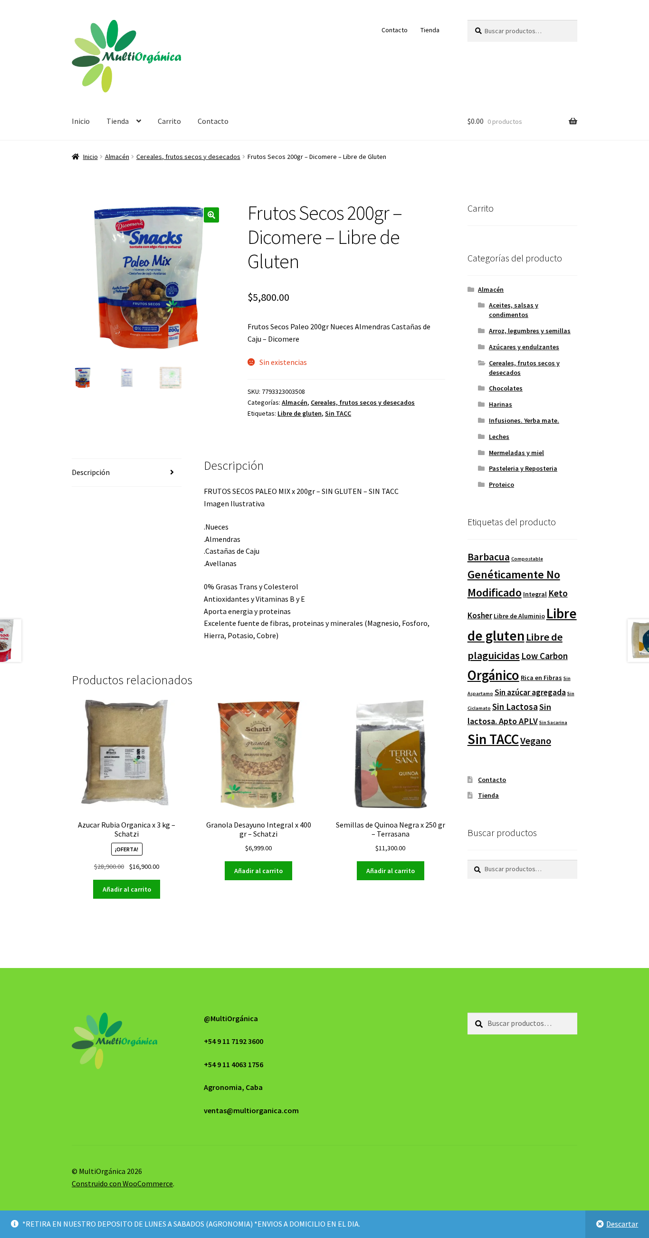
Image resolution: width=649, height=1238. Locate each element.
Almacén (117, 156)
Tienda (429, 30)
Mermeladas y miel (516, 452)
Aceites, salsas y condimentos (513, 310)
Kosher (480, 615)
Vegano (535, 741)
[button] (211, 215)
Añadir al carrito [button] (127, 889)
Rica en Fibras (541, 677)
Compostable (527, 559)
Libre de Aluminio (519, 616)
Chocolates (506, 388)
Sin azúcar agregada (530, 692)
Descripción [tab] (91, 472)
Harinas (500, 404)
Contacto (395, 30)
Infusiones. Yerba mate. (524, 420)
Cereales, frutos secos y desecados (188, 156)
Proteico (501, 484)
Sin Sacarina (553, 722)
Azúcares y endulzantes (524, 347)
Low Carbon (544, 655)
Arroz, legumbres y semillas (530, 330)
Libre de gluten (299, 413)
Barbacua (489, 556)
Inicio (81, 121)
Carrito (169, 121)
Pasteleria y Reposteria (523, 468)
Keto (558, 593)
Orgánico (493, 675)
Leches (499, 436)
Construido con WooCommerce (122, 1183)
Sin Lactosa (515, 706)
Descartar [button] (622, 1224)
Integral (535, 594)
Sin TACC (338, 413)
